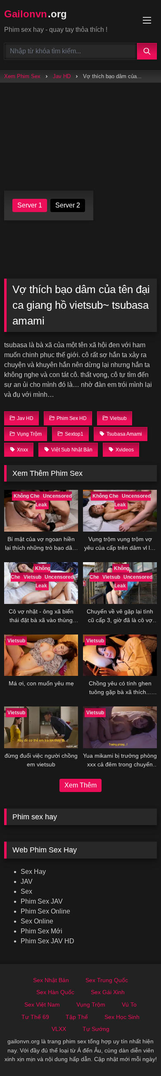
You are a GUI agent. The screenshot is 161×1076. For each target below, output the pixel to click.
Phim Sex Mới (41, 931)
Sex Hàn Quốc (55, 992)
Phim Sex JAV (42, 901)
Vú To (129, 1004)
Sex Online (37, 921)
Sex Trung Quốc (106, 980)
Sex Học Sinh (122, 1017)
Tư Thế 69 (35, 1017)
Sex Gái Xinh (108, 992)
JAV (27, 881)
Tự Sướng (96, 1029)
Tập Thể (77, 1017)
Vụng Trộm (90, 1004)
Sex (26, 891)
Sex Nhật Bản (51, 980)
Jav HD (62, 76)
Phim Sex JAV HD (47, 941)
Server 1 (29, 205)
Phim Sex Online (45, 911)
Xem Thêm (80, 785)
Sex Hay (33, 871)
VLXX (59, 1029)
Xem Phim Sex (22, 76)
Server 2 (67, 205)
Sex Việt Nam (42, 1004)
